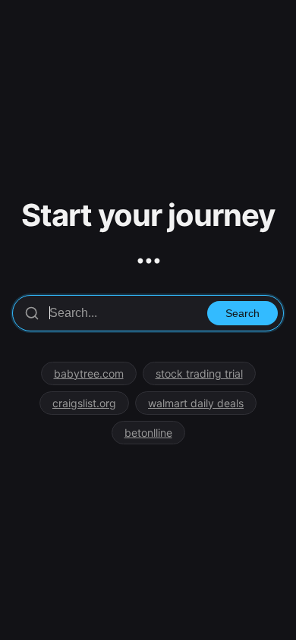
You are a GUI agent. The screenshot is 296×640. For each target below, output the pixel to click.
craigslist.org (84, 403)
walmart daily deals (196, 403)
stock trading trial (199, 373)
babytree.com (89, 373)
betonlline (148, 432)
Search (242, 313)
